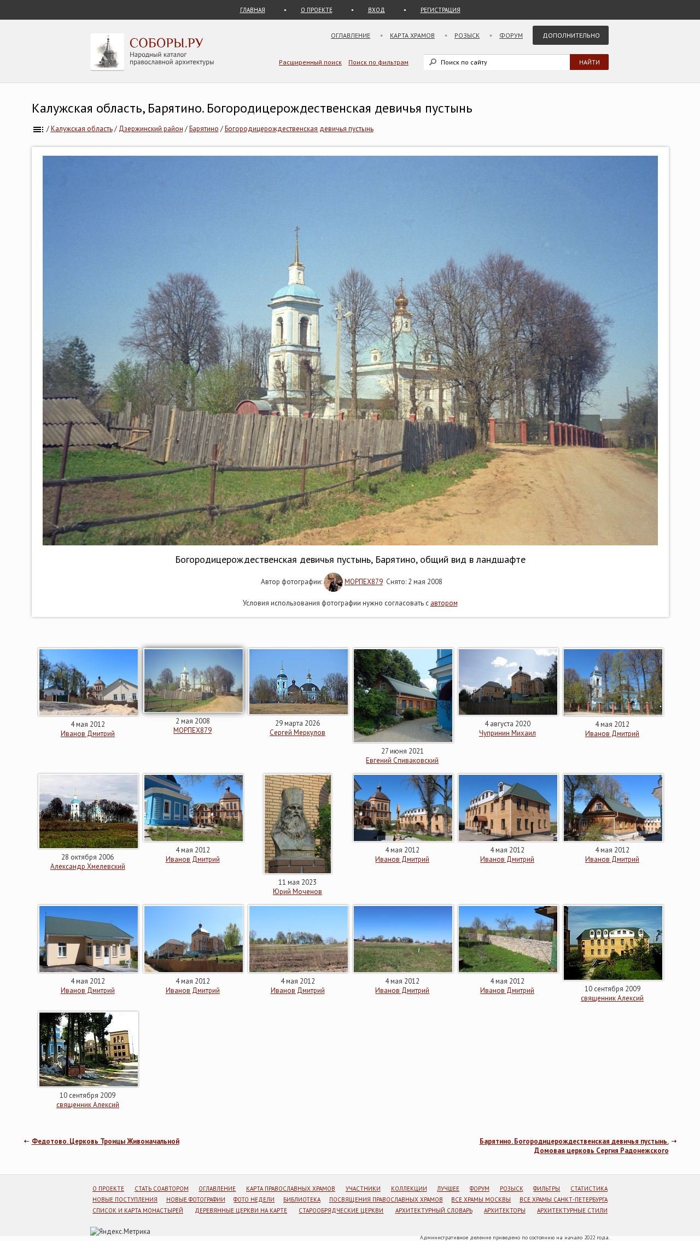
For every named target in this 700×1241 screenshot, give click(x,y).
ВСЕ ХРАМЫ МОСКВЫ (481, 1199)
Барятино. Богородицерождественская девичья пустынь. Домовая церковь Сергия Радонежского (574, 1146)
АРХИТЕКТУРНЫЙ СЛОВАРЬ (433, 1210)
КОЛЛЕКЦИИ (409, 1188)
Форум (511, 35)
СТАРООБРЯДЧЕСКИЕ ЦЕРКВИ (341, 1210)
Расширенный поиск (310, 62)
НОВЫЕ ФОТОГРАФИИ (195, 1199)
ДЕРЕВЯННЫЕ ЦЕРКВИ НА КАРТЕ (241, 1210)
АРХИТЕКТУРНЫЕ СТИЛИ (572, 1210)
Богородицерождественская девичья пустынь (299, 128)
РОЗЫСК (511, 1188)
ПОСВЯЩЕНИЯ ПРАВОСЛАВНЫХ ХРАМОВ (386, 1199)
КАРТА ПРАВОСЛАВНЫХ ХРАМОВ (290, 1188)
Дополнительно (571, 35)
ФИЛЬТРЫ (546, 1188)
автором (444, 603)
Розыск (467, 35)
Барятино (204, 128)
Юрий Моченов (297, 891)
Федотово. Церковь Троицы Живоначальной (105, 1141)
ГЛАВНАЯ (252, 10)
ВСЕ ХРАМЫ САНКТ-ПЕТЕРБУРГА (564, 1199)
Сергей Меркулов (297, 732)
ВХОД (376, 10)
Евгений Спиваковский (402, 760)
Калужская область (82, 128)
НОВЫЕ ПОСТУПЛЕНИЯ (125, 1199)
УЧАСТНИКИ (363, 1188)
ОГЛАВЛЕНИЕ (217, 1188)
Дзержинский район (151, 128)
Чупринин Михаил (507, 733)
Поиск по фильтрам (378, 62)
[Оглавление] (38, 128)
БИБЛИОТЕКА (301, 1199)
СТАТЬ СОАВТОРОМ (162, 1188)
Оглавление (350, 35)
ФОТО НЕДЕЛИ (254, 1199)
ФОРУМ (479, 1188)
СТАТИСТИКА (589, 1188)
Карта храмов (412, 35)
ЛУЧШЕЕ (448, 1188)
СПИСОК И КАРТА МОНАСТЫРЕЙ (137, 1210)
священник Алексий (612, 998)
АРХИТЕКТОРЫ (505, 1210)
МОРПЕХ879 (364, 581)
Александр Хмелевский (87, 866)
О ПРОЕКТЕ (316, 10)
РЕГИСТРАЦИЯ (440, 10)
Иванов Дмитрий (88, 733)
